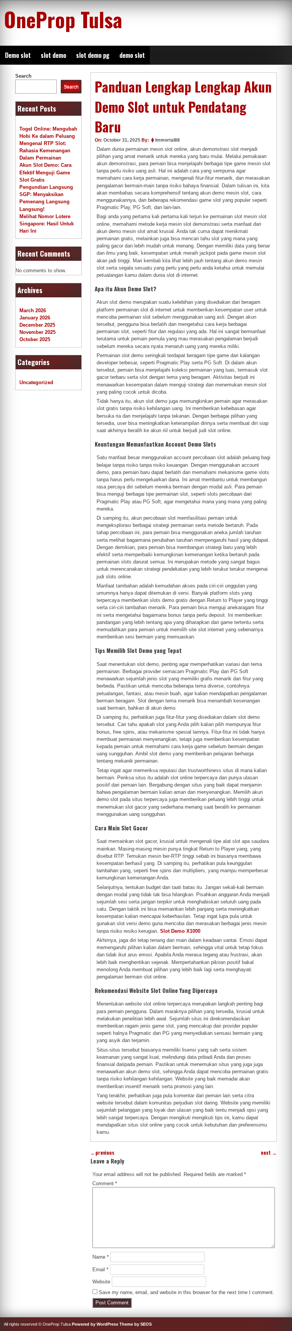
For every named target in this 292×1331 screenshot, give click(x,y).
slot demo (53, 55)
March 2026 (32, 310)
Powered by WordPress (95, 1324)
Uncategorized (36, 382)
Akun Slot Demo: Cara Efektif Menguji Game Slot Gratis (45, 172)
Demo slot (18, 55)
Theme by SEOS (135, 1324)
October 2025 (34, 339)
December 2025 (37, 325)
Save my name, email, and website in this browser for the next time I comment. (186, 1292)
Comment (104, 1183)
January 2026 (34, 318)
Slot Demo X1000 (180, 931)
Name (100, 1257)
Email (100, 1269)
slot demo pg (93, 55)
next (269, 1152)
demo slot (132, 55)
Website (101, 1282)
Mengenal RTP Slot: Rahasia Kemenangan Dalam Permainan (44, 150)
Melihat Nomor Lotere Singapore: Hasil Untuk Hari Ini (46, 224)
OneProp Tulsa (63, 19)
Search (23, 76)
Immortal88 (167, 140)
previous (102, 1152)
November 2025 (37, 332)
